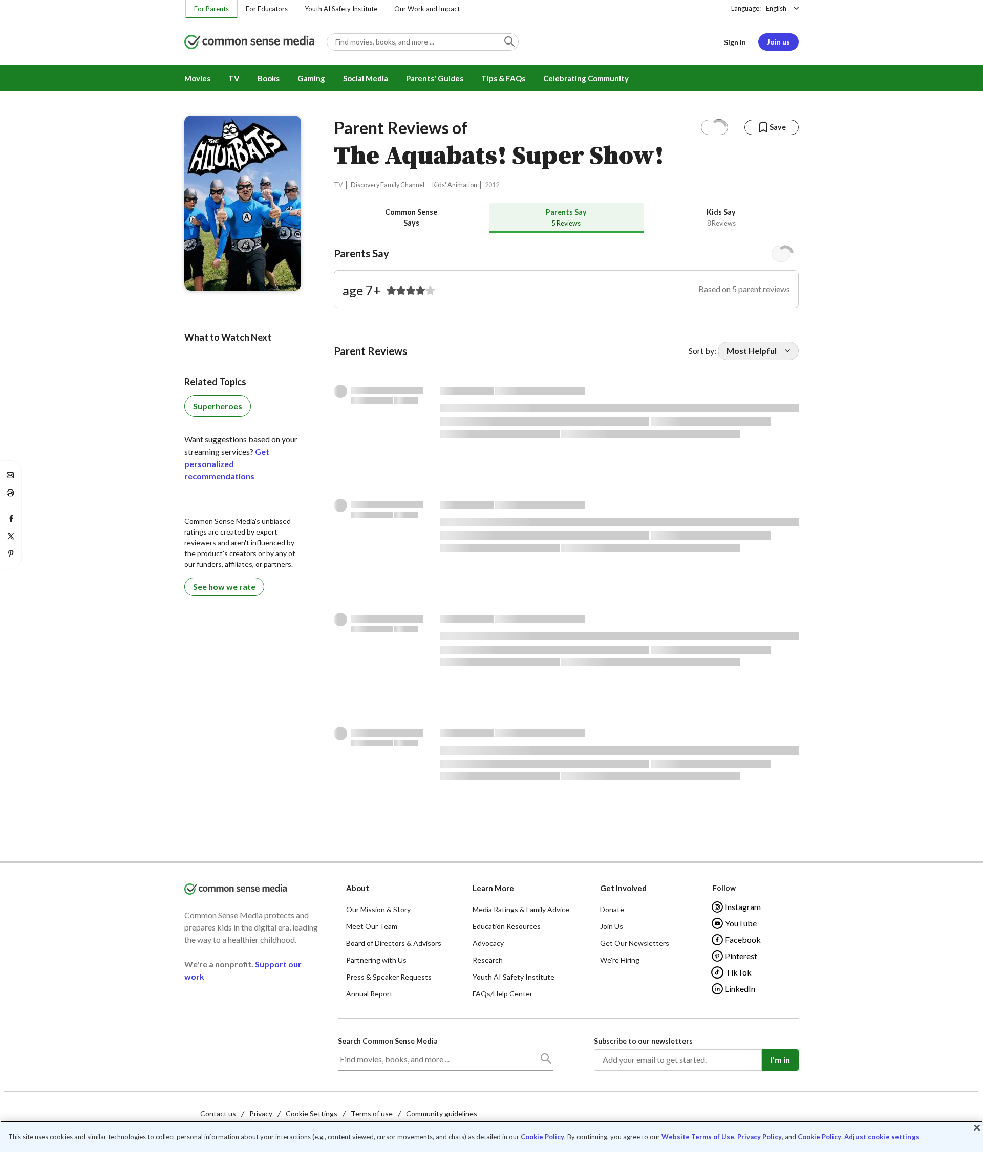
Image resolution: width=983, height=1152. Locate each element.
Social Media (365, 78)
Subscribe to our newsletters (643, 1040)
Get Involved (623, 888)
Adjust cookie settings (882, 1137)
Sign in (735, 42)
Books (269, 78)
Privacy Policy (759, 1137)
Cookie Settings (311, 1113)
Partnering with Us (376, 960)
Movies (197, 78)
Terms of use (372, 1113)
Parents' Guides (434, 78)
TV (234, 78)
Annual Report (369, 993)
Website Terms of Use (697, 1137)
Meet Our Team (371, 926)
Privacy (260, 1113)
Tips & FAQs (503, 78)
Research (488, 960)
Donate (612, 909)
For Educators (267, 9)
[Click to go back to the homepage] (249, 43)
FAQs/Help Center (502, 993)
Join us (778, 41)
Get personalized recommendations (226, 464)
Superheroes (217, 406)
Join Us (611, 926)
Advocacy (488, 943)
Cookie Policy (542, 1137)
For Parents (211, 9)
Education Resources (507, 926)
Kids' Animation (454, 185)
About (357, 888)
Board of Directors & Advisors (393, 943)
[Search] (545, 1060)
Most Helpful (751, 351)
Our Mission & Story (378, 909)
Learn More (493, 888)
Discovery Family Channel (387, 185)
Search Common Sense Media (388, 1040)
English (776, 8)
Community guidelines (441, 1113)
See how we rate (224, 586)
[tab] (411, 218)
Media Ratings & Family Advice (521, 909)
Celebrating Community (586, 78)
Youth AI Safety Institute (341, 9)
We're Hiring (619, 960)
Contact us (218, 1113)
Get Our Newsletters (634, 943)
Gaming (311, 78)
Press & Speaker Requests (389, 976)
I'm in (780, 1060)
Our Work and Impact (427, 9)
